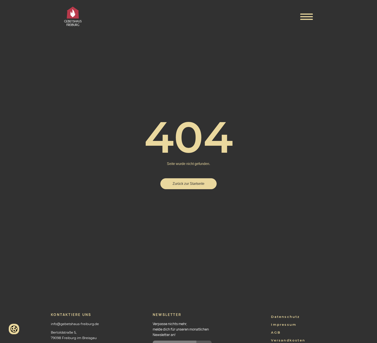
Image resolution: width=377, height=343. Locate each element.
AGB (276, 332)
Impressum (283, 324)
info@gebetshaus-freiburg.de (75, 324)
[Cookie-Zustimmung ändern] (14, 329)
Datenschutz (285, 317)
